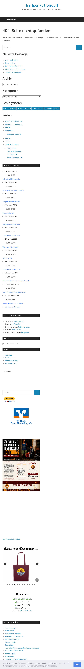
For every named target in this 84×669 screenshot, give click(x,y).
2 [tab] (9, 584)
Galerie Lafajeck (24, 327)
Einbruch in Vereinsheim (14, 651)
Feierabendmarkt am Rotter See (14, 292)
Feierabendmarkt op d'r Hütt (13, 303)
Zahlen (56, 109)
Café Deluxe (16, 330)
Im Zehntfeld (18, 321)
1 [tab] (7, 584)
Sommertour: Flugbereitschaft (16, 659)
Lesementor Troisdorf (13, 66)
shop (7, 141)
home (7, 127)
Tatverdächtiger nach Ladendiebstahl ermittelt (22, 648)
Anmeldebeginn (11, 60)
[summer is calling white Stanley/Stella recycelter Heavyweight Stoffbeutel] (21, 564)
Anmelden (9, 355)
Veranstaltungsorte (14, 157)
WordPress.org (10, 363)
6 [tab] (19, 584)
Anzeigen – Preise (14, 134)
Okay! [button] (77, 665)
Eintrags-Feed (10, 358)
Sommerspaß (10, 654)
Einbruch (27, 109)
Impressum (9, 130)
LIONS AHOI (7, 258)
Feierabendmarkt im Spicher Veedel (16, 281)
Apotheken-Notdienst (13, 121)
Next (37, 564)
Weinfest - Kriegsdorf (10, 247)
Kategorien (11, 148)
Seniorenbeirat (8, 213)
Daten (20, 109)
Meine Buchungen (14, 151)
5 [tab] (17, 584)
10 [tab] (29, 584)
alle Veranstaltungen (12, 307)
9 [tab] (27, 584)
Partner (8, 138)
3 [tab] (12, 584)
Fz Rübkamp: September (15, 69)
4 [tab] (14, 584)
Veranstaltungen (11, 144)
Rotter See (9, 645)
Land (34, 109)
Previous (5, 564)
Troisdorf (48, 109)
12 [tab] (34, 584)
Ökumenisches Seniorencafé (13, 190)
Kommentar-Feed (11, 361)
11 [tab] (32, 584)
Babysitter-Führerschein (11, 179)
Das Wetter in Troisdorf (11, 539)
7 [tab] (22, 584)
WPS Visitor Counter (26, 611)
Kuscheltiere (10, 63)
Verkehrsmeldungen (13, 72)
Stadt (40, 109)
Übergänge (9, 656)
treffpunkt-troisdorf (42, 5)
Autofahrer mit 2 (9, 109)
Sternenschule (10, 642)
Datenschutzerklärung (14, 124)
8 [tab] (24, 584)
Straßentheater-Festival (11, 236)
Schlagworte (12, 154)
